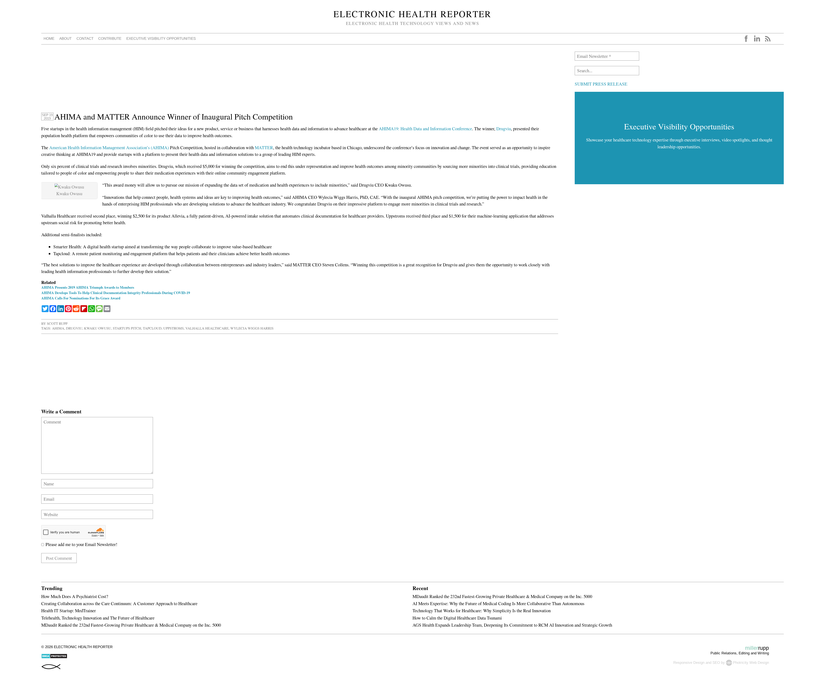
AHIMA (58, 328)
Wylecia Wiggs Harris (251, 328)
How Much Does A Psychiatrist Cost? (74, 596)
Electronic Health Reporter (412, 14)
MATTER (264, 147)
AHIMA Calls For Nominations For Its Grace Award (80, 298)
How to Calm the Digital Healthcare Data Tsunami (457, 618)
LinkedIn (757, 38)
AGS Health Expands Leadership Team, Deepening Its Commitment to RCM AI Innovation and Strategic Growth (512, 625)
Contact (84, 39)
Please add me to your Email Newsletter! (80, 544)
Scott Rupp (57, 323)
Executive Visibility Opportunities (161, 39)
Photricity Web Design (751, 662)
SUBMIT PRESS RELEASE (601, 84)
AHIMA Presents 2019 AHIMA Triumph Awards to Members (87, 287)
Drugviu (503, 129)
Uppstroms (173, 328)
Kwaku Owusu (97, 328)
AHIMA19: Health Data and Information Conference (425, 129)
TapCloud (152, 328)
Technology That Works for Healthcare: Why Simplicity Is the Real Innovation (481, 610)
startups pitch (127, 328)
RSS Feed (767, 38)
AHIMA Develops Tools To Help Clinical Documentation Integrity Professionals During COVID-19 (115, 292)
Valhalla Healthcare (207, 328)
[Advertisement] (170, 82)
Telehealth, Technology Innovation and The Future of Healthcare (97, 618)
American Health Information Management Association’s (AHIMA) (109, 147)
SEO (716, 662)
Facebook (746, 38)
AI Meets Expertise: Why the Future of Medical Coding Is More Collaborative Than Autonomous (498, 603)
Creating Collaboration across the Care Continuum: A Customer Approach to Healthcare (119, 603)
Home (49, 39)
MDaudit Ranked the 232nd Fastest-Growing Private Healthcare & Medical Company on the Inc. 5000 (131, 625)
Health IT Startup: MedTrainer (68, 610)
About (65, 39)
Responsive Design (688, 662)
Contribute (109, 39)
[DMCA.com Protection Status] (54, 657)
